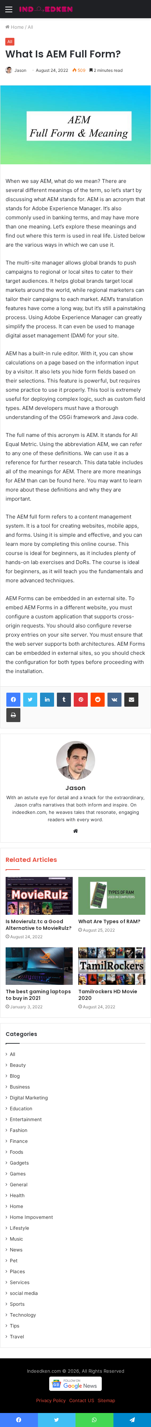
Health (17, 1195)
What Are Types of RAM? (109, 921)
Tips (14, 1326)
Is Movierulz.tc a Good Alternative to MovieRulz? (39, 925)
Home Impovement (31, 1217)
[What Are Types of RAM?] (111, 896)
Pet (14, 1260)
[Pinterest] (81, 700)
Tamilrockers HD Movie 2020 (107, 995)
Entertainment (26, 1119)
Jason (20, 70)
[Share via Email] (131, 700)
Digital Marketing (29, 1097)
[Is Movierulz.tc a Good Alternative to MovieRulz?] (39, 896)
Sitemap (106, 1400)
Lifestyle (19, 1228)
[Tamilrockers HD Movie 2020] (111, 966)
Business (20, 1087)
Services (19, 1282)
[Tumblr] (64, 700)
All (30, 27)
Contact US (81, 1400)
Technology (23, 1315)
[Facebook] (13, 700)
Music (16, 1239)
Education (21, 1108)
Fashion (18, 1130)
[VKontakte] (114, 700)
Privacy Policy (51, 1400)
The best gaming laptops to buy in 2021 (38, 995)
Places (17, 1271)
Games (18, 1173)
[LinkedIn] (47, 700)
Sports (17, 1304)
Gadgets (19, 1163)
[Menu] (8, 12)
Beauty (18, 1065)
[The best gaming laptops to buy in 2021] (39, 966)
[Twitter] (30, 700)
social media (24, 1293)
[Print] (13, 715)
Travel (17, 1336)
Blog (15, 1076)
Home (16, 27)
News (16, 1250)
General (18, 1184)
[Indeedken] (46, 9)
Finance (19, 1141)
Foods (16, 1152)
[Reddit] (98, 700)
